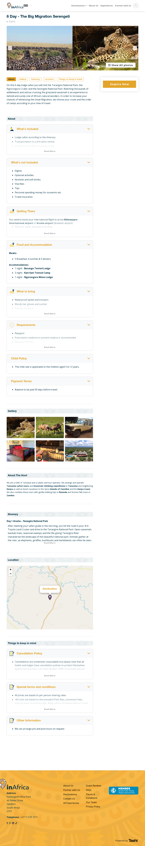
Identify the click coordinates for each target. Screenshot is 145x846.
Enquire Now (119, 84)
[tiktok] (16, 823)
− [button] (10, 574)
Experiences (107, 5)
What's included (27, 129)
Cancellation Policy (29, 653)
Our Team (91, 802)
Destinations (78, 5)
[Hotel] (50, 597)
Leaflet (90, 628)
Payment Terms (21, 381)
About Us (93, 5)
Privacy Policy (93, 806)
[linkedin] (13, 823)
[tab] (50, 129)
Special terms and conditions (36, 687)
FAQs (88, 790)
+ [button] (10, 569)
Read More (50, 151)
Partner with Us (123, 5)
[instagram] (10, 823)
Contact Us (69, 798)
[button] (72, 68)
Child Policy (19, 358)
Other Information (29, 720)
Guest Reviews (93, 785)
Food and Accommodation (34, 245)
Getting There (26, 211)
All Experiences (71, 803)
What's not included (24, 162)
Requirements (26, 325)
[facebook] (7, 823)
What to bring (26, 291)
